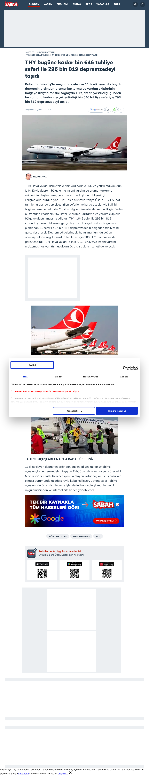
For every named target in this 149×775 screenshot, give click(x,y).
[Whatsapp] (115, 110)
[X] (108, 110)
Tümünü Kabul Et (117, 411)
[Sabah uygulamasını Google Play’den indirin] (74, 570)
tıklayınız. (63, 773)
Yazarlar (102, 4)
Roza (116, 4)
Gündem (34, 4)
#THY (98, 536)
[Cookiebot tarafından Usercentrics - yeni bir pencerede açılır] (125, 368)
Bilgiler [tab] (58, 377)
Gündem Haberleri (46, 52)
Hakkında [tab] (123, 377)
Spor (88, 4)
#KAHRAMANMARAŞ (81, 536)
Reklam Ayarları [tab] (91, 377)
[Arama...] (142, 4)
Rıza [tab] (25, 377)
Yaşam (48, 4)
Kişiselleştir (72, 411)
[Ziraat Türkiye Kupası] (135, 4)
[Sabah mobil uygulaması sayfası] (32, 553)
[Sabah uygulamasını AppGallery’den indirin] (107, 570)
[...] (121, 110)
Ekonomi (62, 4)
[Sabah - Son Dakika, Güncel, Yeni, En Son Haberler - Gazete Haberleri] (11, 4)
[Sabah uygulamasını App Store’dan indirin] (42, 570)
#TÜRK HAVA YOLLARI (57, 536)
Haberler (29, 52)
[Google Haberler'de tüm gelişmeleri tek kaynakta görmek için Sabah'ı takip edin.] (74, 512)
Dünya (76, 4)
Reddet (32, 365)
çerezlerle (23, 773)
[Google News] (96, 110)
